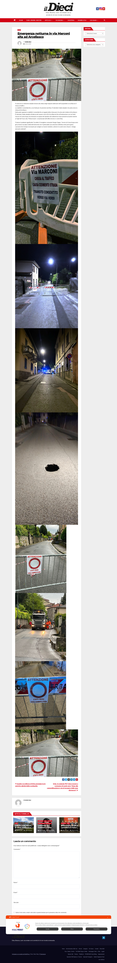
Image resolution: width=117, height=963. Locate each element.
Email (16, 892)
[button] (104, 20)
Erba (16, 823)
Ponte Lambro (41, 823)
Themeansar (43, 954)
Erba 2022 (102, 948)
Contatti (96, 948)
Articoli (48, 20)
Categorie (85, 948)
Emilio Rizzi (28, 42)
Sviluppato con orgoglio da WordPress (21, 954)
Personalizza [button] (96, 929)
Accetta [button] (47, 929)
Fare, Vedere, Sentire (33, 20)
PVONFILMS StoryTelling (91, 954)
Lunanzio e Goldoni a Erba (44, 826)
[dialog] (58, 924)
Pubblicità (81, 954)
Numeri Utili (82, 20)
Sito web (16, 902)
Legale (102, 951)
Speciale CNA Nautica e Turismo (74, 956)
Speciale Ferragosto (87, 956)
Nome (16, 882)
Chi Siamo (93, 20)
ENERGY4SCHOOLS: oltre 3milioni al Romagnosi (23, 827)
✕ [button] (107, 917)
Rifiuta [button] (72, 929)
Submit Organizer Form (99, 956)
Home (21, 20)
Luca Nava (51, 830)
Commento (17, 849)
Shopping (71, 20)
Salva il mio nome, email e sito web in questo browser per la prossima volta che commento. (41, 912)
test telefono (101, 959)
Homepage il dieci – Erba (94, 951)
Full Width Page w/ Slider (81, 951)
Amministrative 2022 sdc (71, 948)
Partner (76, 954)
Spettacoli (48, 823)
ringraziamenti (101, 954)
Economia (59, 20)
